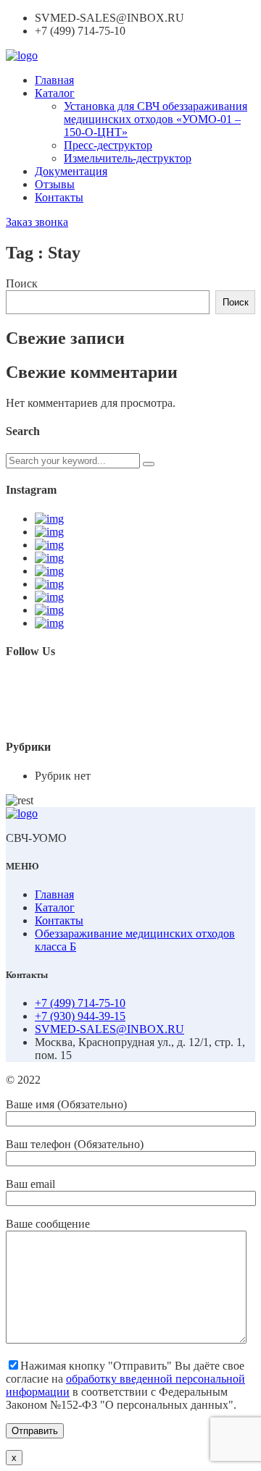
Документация (71, 171)
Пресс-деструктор (108, 145)
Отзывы (55, 184)
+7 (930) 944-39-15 (80, 1016)
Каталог (55, 93)
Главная (54, 80)
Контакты (59, 197)
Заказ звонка (37, 222)
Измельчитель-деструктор (127, 158)
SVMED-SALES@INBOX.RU (109, 1029)
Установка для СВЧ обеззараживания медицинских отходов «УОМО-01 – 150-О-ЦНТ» (155, 119)
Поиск (22, 283)
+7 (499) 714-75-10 (80, 1003)
